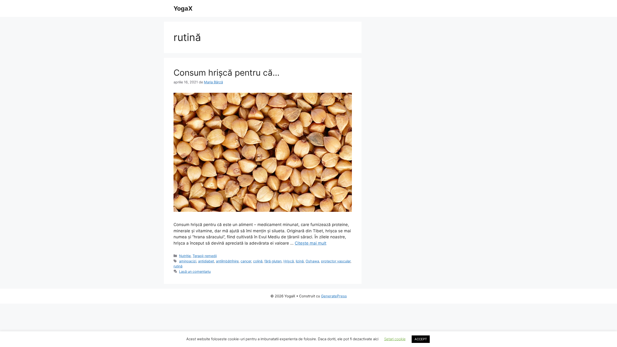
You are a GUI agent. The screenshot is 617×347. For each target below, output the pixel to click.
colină (257, 261)
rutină (178, 266)
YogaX (183, 8)
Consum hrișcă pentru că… (227, 72)
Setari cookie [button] (395, 339)
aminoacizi (187, 261)
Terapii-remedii (205, 256)
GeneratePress (334, 296)
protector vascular (335, 261)
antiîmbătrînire (227, 261)
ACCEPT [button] (421, 339)
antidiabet (206, 261)
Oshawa (312, 261)
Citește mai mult (310, 243)
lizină (300, 261)
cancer (246, 261)
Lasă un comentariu (195, 271)
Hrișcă (288, 261)
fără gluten (273, 261)
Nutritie (185, 256)
